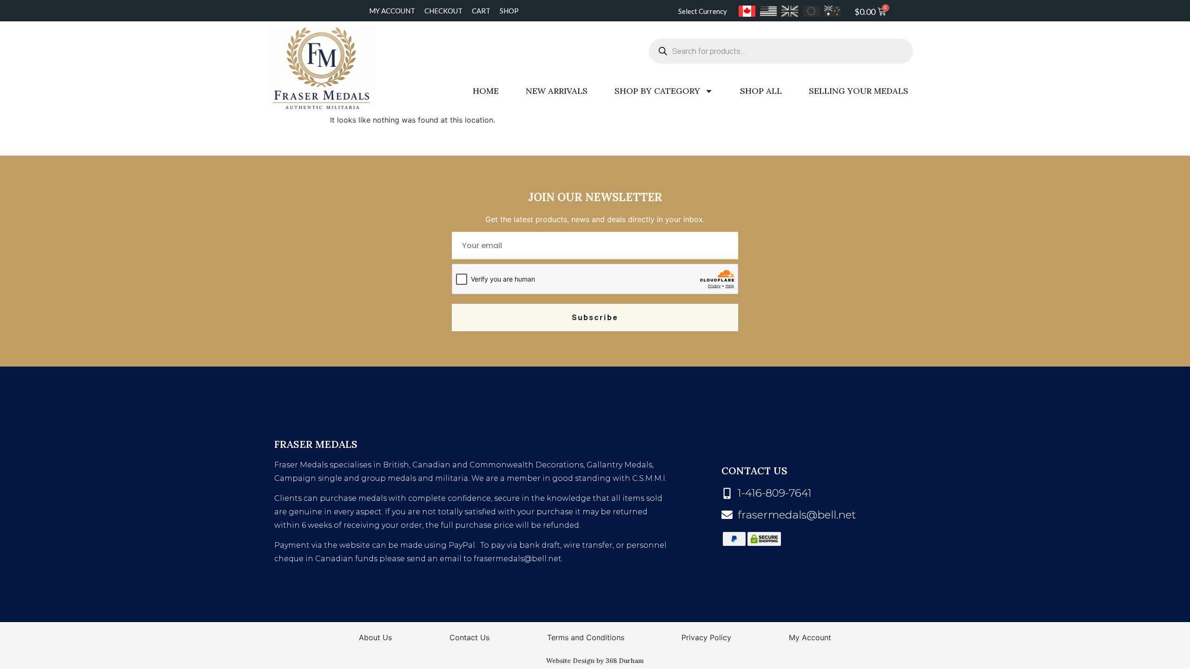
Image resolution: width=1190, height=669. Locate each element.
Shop (509, 11)
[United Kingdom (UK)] (789, 11)
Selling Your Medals (858, 90)
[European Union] (811, 11)
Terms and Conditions (585, 637)
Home (486, 90)
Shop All (761, 90)
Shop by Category (657, 90)
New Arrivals (557, 90)
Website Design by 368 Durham (595, 660)
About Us (375, 637)
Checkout (443, 11)
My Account (392, 11)
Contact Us (469, 637)
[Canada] (747, 11)
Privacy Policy (706, 637)
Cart (481, 11)
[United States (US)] (768, 11)
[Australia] (832, 11)
